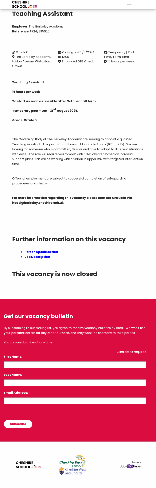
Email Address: (17, 392)
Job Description (37, 257)
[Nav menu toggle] (129, 4)
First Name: (13, 356)
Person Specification (41, 252)
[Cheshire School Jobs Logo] (24, 4)
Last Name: (13, 374)
